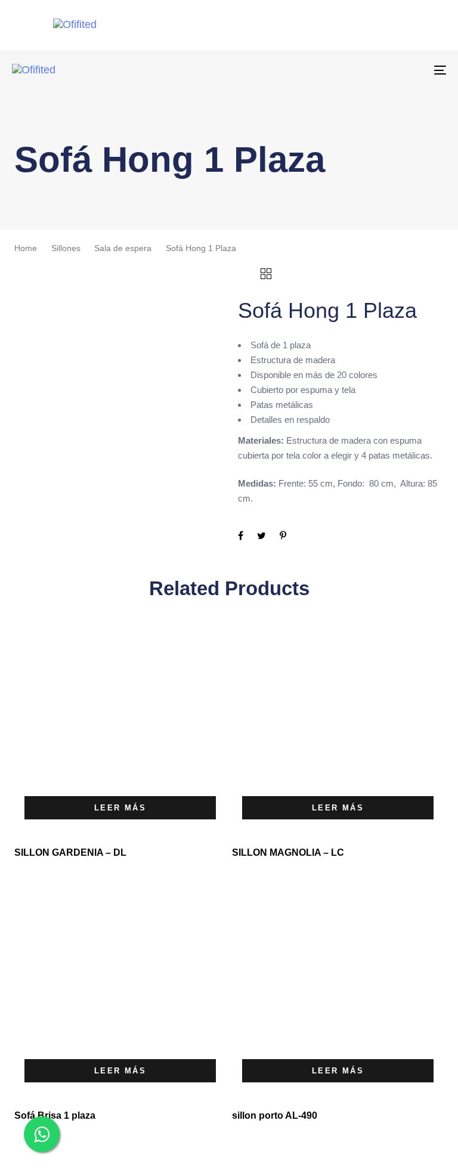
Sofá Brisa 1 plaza (54, 1115)
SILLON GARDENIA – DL (70, 852)
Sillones (66, 248)
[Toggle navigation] (373, 70)
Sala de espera (122, 248)
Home (25, 248)
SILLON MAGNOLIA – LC (288, 852)
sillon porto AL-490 (274, 1115)
